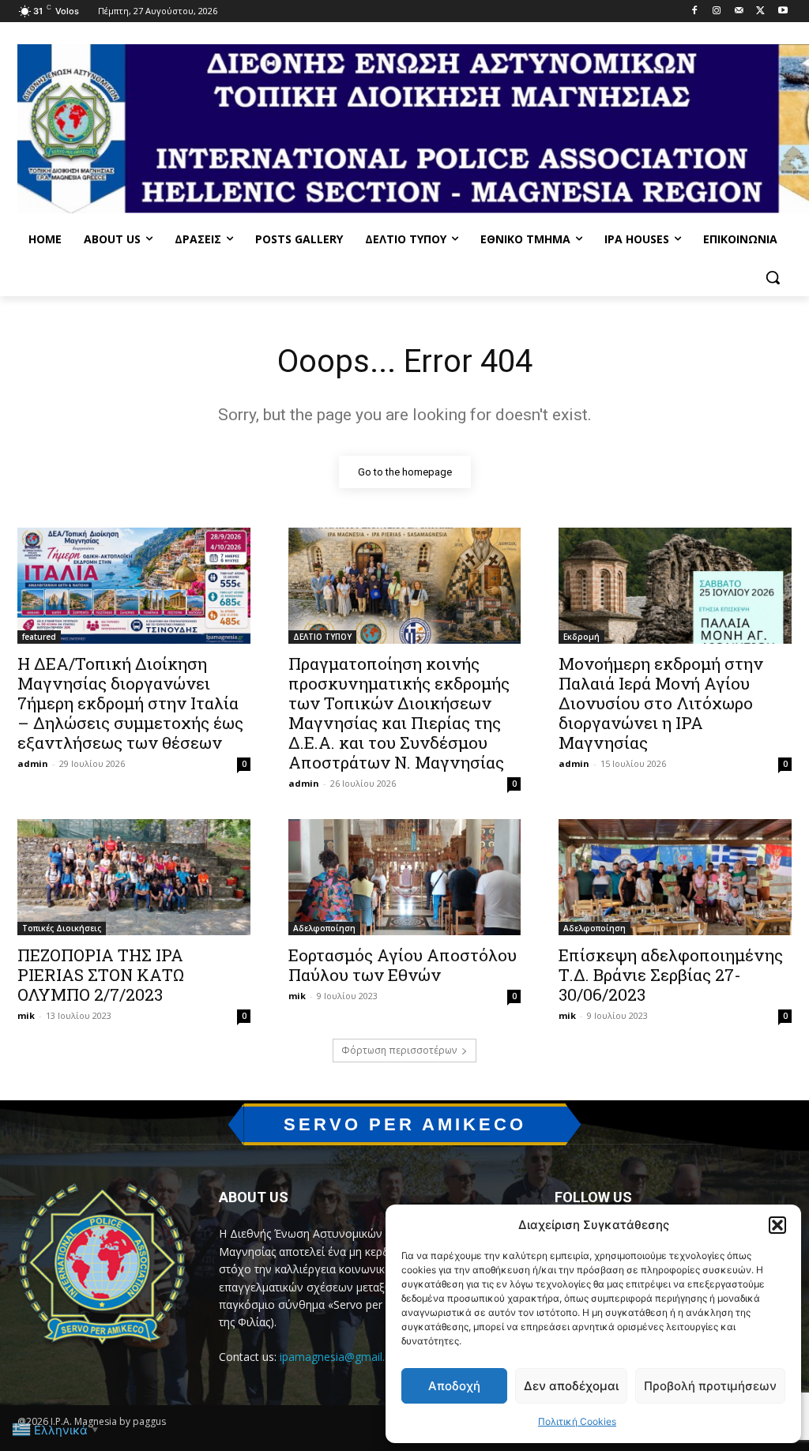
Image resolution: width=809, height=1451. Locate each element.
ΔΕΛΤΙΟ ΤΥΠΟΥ (322, 636)
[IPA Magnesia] (102, 1267)
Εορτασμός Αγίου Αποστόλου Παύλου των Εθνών (402, 965)
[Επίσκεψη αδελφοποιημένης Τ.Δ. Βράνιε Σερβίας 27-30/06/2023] (675, 877)
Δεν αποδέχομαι (571, 1385)
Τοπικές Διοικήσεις (61, 928)
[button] (777, 1225)
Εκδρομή (581, 636)
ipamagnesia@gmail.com (344, 1356)
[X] (760, 11)
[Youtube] (782, 11)
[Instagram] (717, 11)
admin (32, 763)
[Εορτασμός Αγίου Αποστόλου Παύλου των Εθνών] (404, 877)
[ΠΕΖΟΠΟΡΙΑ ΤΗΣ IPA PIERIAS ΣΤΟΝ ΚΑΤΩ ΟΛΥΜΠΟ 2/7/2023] (133, 877)
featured (39, 636)
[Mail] (739, 11)
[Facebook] (695, 11)
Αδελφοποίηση (324, 928)
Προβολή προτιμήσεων (710, 1385)
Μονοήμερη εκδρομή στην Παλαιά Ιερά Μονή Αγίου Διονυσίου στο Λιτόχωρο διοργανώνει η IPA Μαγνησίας (661, 703)
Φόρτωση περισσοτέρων (399, 1050)
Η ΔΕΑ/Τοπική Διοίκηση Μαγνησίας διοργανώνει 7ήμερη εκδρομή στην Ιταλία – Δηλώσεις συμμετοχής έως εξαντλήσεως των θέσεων (130, 703)
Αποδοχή (454, 1385)
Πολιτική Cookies (577, 1421)
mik (26, 1015)
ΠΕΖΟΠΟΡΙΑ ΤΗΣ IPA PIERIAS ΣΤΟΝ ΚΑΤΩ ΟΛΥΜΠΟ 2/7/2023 (100, 975)
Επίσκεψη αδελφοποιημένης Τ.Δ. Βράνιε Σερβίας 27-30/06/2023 (671, 975)
